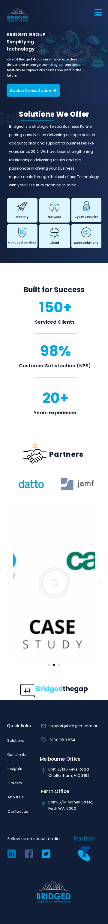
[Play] (54, 582)
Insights (15, 768)
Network (54, 217)
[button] (9, 583)
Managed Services (22, 242)
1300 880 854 (63, 739)
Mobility (22, 217)
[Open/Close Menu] (101, 12)
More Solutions (86, 242)
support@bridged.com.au (74, 725)
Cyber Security (86, 216)
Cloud (54, 242)
